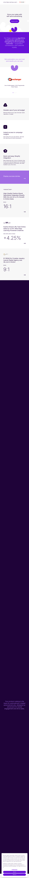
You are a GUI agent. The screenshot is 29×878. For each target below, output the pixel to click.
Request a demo (14, 21)
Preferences (14, 869)
